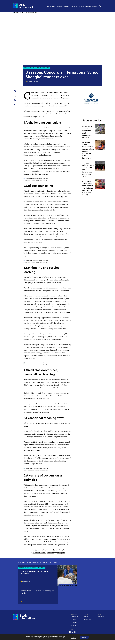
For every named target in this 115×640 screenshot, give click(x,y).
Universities (51, 6)
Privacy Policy (88, 619)
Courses (66, 6)
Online (94, 6)
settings (73, 638)
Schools (59, 6)
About (86, 616)
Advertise (101, 616)
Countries (74, 6)
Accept (84, 637)
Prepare (88, 6)
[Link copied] (15, 104)
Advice (81, 6)
